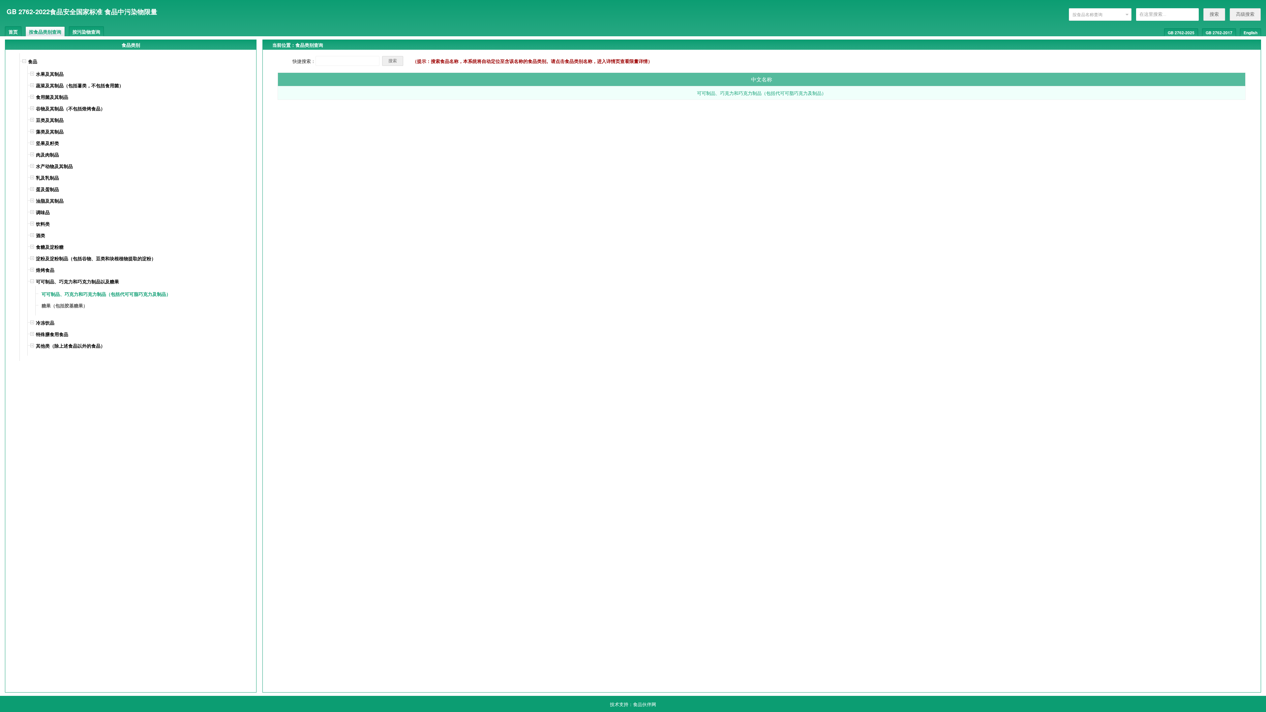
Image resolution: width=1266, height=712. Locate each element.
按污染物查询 (86, 31)
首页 (13, 31)
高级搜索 (1245, 14)
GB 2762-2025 (1181, 33)
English (1250, 33)
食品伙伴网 (644, 704)
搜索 (1214, 14)
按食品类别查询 (45, 31)
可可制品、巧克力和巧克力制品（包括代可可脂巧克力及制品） (761, 93)
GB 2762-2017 (1219, 33)
